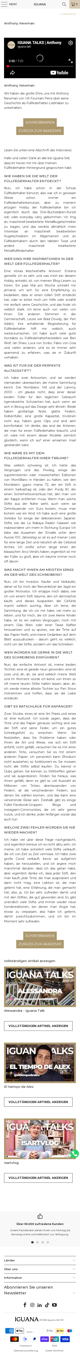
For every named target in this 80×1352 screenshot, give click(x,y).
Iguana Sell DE (56, 1320)
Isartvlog (11, 1163)
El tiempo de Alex (19, 1087)
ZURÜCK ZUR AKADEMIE (40, 131)
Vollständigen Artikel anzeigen (38, 1026)
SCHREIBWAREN (40, 122)
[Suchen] (64, 4)
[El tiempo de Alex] (40, 1063)
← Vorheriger (67, 14)
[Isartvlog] (40, 1138)
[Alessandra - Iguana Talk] (40, 987)
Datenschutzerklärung (26, 1350)
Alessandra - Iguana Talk (24, 1011)
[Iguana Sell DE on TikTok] (47, 1305)
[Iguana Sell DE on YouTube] (54, 1305)
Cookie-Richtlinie (54, 1350)
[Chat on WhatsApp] (74, 1155)
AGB (54, 1345)
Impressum (26, 1345)
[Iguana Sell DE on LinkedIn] (40, 1305)
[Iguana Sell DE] (40, 4)
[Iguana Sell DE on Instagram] (32, 1305)
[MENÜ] (2, 4)
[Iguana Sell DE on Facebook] (25, 1305)
